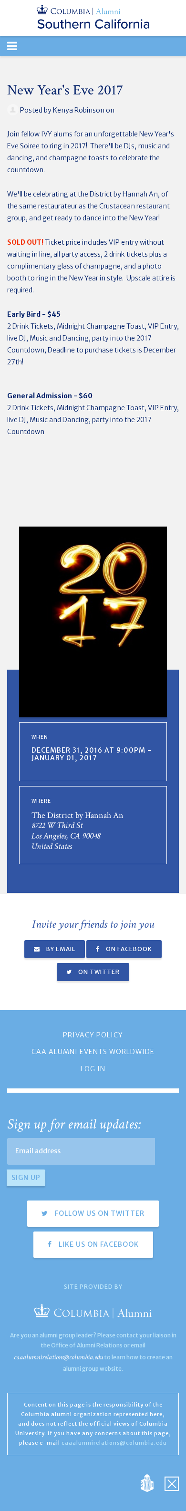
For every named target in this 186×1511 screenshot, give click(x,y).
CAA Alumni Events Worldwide (93, 1051)
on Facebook (128, 948)
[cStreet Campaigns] (172, 1483)
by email (60, 948)
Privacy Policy (93, 1035)
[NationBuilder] (152, 1483)
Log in (93, 1069)
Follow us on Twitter (99, 1213)
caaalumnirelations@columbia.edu (58, 1357)
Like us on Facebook (98, 1244)
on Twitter (98, 971)
